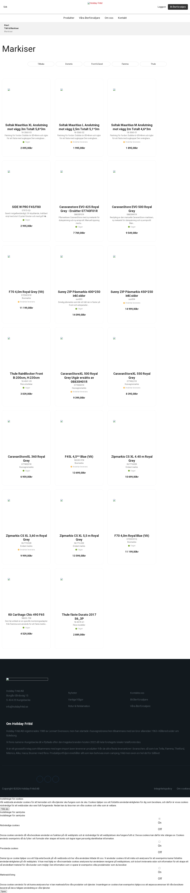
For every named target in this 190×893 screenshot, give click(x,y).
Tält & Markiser (11, 28)
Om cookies (183, 789)
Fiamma (125, 64)
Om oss (109, 18)
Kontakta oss (137, 693)
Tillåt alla (4, 809)
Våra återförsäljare (89, 18)
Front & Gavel (97, 64)
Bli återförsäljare (178, 7)
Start (6, 25)
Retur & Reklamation (79, 706)
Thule (153, 64)
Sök (5, 7)
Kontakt (122, 18)
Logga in (162, 7)
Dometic (69, 64)
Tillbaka (41, 64)
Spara (3, 891)
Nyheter (72, 693)
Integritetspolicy (163, 789)
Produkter (68, 18)
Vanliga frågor (75, 700)
